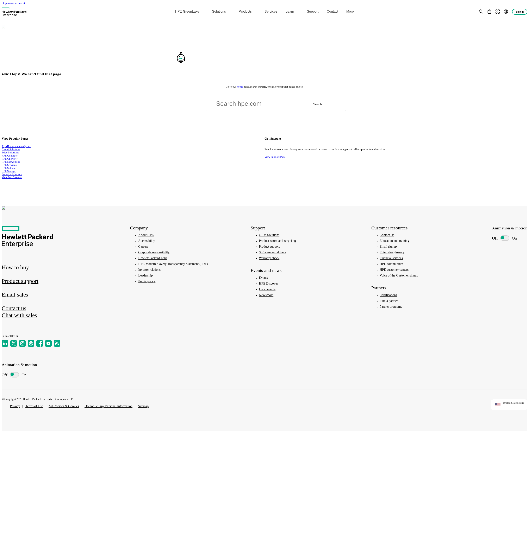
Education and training (394, 240)
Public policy (146, 281)
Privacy (15, 406)
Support (312, 11)
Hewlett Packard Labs (152, 258)
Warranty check (269, 258)
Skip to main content (13, 3)
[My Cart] (489, 11)
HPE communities (391, 264)
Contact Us (387, 235)
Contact (332, 11)
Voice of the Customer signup (399, 275)
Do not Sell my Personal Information (108, 406)
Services (270, 11)
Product (20, 281)
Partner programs (391, 306)
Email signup (388, 246)
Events (263, 277)
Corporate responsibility (153, 252)
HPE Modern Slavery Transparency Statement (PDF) (173, 264)
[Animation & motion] (14, 374)
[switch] (12, 375)
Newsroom (266, 295)
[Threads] (31, 343)
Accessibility (146, 240)
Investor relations (149, 269)
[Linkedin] (5, 343)
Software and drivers (272, 252)
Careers (143, 246)
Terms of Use (34, 406)
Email (15, 294)
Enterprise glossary (392, 252)
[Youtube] (48, 343)
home (240, 86)
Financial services (391, 258)
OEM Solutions (269, 235)
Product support (269, 246)
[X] (13, 343)
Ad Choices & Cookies (64, 406)
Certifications (388, 295)
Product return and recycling (277, 240)
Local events (267, 289)
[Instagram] (22, 343)
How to (15, 267)
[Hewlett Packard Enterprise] (14, 11)
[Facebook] (39, 343)
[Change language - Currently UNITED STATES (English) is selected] (506, 11)
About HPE (146, 235)
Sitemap (143, 406)
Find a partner (389, 301)
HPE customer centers (394, 269)
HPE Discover (268, 283)
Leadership (145, 275)
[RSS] (57, 343)
